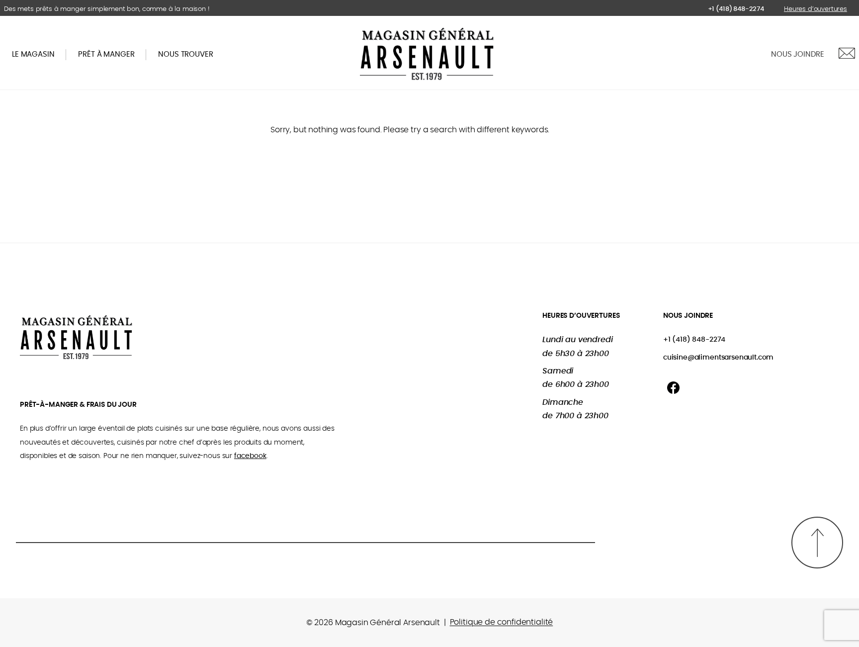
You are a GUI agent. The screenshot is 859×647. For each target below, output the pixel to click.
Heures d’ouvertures (815, 9)
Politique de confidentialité (501, 622)
